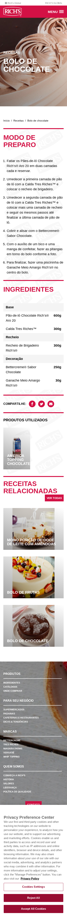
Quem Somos (13, 766)
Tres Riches (10, 744)
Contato (33, 804)
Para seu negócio (18, 700)
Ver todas (54, 498)
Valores (8, 783)
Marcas (10, 731)
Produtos (11, 673)
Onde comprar (12, 691)
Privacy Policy (30, 878)
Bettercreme (11, 740)
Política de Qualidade (17, 791)
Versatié (8, 752)
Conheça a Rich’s (14, 775)
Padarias (9, 713)
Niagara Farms (12, 748)
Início (6, 120)
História (8, 779)
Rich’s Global (53, 3)
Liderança (10, 787)
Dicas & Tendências (15, 722)
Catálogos (10, 687)
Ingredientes (11, 682)
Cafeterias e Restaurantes (21, 717)
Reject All (33, 897)
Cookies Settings (33, 886)
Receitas (18, 120)
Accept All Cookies (33, 908)
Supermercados (13, 709)
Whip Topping (11, 756)
